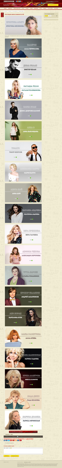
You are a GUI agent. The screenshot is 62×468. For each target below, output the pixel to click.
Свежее (9, 11)
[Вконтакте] (20, 1)
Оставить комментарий (9, 445)
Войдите (47, 1)
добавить (7, 455)
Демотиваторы (17, 8)
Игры (23, 8)
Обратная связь (20, 462)
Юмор (5, 8)
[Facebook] (16, 1)
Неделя (50, 15)
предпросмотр (14, 455)
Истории (56, 8)
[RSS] (17, 1)
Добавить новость (53, 5)
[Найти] (13, 1)
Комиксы (10, 8)
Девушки (36, 8)
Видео (44, 8)
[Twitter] (19, 1)
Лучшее (5, 11)
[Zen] (22, 1)
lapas (21, 436)
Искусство (50, 8)
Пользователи (14, 11)
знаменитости (7, 434)
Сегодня (46, 15)
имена (11, 434)
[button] (4, 448)
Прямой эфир (21, 11)
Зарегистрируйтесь (54, 1)
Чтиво (31, 8)
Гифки (27, 8)
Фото (41, 8)
